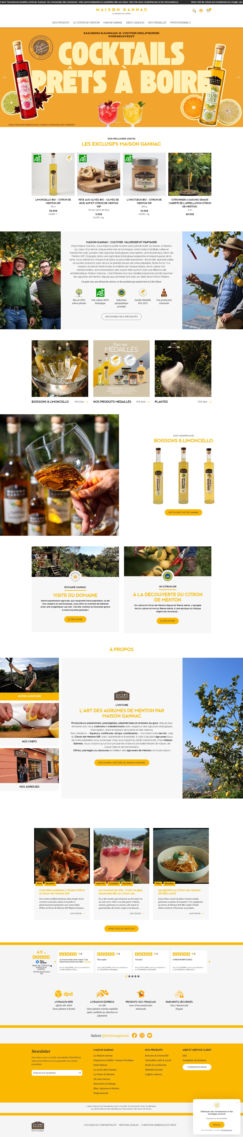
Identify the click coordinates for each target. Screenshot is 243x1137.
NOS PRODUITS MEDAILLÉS (112, 402)
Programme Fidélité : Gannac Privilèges (114, 1060)
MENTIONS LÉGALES (129, 1125)
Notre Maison (100, 1065)
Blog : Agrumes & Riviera (106, 1088)
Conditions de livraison (194, 1060)
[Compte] (201, 11)
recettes (50, 884)
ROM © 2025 (38, 1131)
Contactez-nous (197, 1067)
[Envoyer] (79, 1073)
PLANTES (161, 402)
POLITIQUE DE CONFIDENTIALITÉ (100, 1125)
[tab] (29, 679)
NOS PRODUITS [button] (60, 23)
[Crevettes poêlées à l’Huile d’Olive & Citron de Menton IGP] (62, 856)
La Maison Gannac (103, 1055)
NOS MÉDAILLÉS (157, 23)
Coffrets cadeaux (153, 1074)
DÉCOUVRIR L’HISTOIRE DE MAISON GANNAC (122, 762)
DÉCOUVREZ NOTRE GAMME (184, 512)
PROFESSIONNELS (180, 23)
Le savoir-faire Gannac (105, 1069)
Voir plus (79, 402)
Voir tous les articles (121, 928)
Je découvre (75, 619)
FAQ (185, 1055)
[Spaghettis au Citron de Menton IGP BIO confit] (181, 856)
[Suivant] (237, 77)
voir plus (87, 962)
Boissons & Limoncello (156, 1055)
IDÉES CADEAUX (135, 23)
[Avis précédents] (55, 961)
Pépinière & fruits (154, 1069)
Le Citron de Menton (104, 1074)
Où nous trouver (102, 1079)
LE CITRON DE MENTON (86, 23)
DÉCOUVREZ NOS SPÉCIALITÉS (121, 316)
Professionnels (101, 1093)
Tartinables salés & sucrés (158, 1060)
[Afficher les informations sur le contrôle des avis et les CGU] (51, 966)
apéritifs (100, 884)
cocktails (113, 884)
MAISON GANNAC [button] (113, 23)
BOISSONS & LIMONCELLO (50, 402)
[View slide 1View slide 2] (121, 77)
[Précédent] (5, 77)
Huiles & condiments (156, 1065)
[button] (194, 11)
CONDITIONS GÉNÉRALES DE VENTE (158, 1125)
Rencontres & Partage (105, 1083)
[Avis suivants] (209, 961)
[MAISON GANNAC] (121, 11)
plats (39, 884)
